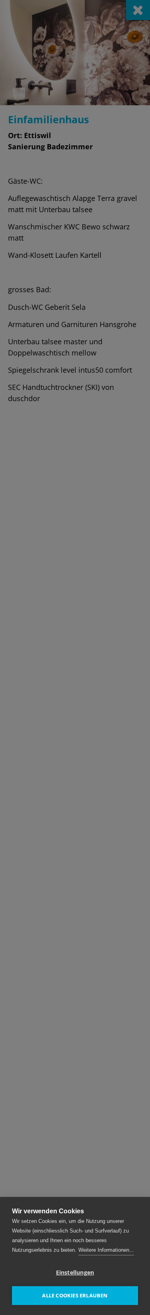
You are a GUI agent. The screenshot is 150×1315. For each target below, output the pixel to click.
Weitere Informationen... (106, 1250)
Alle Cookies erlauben (75, 1295)
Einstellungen (75, 1272)
